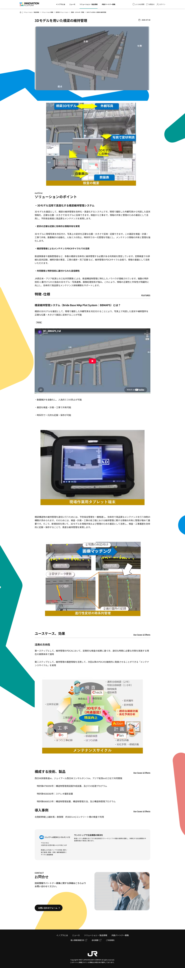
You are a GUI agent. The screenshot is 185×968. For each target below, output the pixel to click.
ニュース (72, 4)
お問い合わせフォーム (47, 907)
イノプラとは (60, 4)
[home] (20, 12)
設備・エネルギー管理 (77, 12)
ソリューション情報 (47, 12)
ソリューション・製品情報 (89, 4)
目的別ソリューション (62, 12)
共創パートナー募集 (108, 4)
